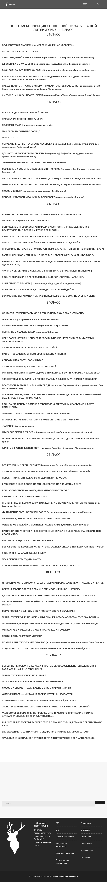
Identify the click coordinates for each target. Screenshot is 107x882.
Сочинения (86, 837)
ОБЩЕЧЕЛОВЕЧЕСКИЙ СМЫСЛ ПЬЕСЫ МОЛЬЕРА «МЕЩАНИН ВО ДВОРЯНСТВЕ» (45, 525)
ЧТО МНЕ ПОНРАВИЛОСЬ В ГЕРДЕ (20, 51)
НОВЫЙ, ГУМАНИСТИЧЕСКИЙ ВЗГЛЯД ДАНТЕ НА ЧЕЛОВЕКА (34, 478)
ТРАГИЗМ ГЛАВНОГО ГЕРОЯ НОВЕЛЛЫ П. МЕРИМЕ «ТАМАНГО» (36, 413)
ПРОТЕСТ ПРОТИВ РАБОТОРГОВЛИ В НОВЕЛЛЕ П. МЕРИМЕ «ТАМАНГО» (40, 420)
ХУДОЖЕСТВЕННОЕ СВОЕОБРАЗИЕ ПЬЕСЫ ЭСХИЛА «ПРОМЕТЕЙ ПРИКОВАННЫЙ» (46, 471)
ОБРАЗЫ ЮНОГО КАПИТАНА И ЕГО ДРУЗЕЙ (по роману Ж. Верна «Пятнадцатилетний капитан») (51, 184)
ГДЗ (57, 823)
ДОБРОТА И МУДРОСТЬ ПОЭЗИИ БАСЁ (22, 360)
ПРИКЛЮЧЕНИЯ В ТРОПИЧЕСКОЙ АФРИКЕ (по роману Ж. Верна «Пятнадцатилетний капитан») (51, 178)
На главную (86, 857)
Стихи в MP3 (86, 844)
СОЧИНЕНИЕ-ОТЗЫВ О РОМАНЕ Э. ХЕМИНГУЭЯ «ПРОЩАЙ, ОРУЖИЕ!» (39, 700)
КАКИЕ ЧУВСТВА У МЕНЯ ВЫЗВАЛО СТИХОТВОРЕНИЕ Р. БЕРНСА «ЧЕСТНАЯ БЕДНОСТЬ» (49, 236)
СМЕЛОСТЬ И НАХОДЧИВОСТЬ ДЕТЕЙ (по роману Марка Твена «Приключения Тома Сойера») (51, 95)
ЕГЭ (57, 830)
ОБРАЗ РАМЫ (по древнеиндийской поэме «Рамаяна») (30, 319)
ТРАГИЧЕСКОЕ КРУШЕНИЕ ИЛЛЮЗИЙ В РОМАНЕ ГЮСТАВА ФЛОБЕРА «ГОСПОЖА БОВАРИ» (50, 617)
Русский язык (87, 851)
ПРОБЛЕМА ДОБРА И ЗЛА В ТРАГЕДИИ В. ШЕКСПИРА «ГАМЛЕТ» (36, 518)
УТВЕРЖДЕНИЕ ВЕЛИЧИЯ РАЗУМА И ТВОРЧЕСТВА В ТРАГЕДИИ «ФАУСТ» (41, 565)
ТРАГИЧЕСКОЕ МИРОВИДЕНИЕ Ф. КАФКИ (24, 675)
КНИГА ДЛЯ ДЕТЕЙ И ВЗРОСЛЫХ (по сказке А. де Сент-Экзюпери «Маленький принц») (47, 432)
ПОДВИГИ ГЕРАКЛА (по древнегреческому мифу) (27, 125)
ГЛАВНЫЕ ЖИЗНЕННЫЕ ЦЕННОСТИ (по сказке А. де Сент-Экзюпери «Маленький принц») (48, 448)
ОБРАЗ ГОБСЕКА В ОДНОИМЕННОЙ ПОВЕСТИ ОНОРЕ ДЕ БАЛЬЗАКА (38, 611)
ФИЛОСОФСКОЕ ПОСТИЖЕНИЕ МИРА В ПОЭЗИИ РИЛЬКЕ (32, 681)
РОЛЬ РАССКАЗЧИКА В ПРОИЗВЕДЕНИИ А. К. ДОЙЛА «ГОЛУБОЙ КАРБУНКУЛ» (43, 277)
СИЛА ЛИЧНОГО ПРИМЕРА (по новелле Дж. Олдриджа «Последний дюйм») (41, 283)
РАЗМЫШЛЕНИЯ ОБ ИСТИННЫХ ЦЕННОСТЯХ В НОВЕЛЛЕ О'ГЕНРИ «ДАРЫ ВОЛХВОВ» (48, 255)
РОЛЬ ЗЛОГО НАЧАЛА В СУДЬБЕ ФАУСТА (24, 553)
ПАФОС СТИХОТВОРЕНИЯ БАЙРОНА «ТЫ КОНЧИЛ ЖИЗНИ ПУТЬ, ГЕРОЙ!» (41, 242)
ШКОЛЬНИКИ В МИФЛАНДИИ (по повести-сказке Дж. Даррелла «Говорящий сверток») (46, 64)
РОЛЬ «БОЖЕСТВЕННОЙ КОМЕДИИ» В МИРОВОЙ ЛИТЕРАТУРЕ (35, 490)
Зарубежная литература (61, 845)
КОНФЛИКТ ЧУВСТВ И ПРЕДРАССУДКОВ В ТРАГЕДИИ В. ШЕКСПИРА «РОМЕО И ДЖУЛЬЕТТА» (51, 373)
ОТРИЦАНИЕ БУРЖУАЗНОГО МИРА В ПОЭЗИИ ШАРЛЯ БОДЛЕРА (36, 630)
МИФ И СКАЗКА (10, 137)
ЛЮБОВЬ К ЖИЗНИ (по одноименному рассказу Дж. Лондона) (34, 191)
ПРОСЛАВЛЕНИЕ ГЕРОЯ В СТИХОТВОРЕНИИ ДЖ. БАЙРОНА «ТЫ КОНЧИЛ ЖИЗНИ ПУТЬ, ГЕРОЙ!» (53, 249)
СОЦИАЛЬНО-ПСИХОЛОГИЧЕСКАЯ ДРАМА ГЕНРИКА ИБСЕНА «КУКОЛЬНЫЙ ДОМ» (46, 648)
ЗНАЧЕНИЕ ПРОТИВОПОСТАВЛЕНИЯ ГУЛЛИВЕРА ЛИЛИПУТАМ (35, 162)
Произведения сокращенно (62, 861)
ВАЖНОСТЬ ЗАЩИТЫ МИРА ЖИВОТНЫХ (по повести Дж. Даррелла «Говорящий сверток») (49, 70)
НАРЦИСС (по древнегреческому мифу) (22, 119)
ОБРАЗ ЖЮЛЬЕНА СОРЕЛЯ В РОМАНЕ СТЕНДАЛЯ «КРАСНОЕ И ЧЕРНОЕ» (41, 589)
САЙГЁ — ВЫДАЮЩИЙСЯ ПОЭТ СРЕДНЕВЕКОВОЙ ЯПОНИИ (34, 354)
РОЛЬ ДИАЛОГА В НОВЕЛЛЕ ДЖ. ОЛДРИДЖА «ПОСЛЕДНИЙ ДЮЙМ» (38, 289)
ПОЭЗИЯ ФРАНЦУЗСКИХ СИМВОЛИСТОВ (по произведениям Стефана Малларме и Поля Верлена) (53, 642)
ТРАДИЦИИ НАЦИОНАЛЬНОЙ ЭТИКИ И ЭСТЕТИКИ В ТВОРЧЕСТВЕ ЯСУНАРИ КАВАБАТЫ (48, 738)
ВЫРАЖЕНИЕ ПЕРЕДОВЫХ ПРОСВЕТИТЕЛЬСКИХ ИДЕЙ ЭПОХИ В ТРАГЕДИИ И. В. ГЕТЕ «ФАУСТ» (53, 547)
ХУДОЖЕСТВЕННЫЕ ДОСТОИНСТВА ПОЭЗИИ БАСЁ (29, 366)
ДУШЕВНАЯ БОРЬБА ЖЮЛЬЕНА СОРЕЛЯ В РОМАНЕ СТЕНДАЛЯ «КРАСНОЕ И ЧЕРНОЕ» (48, 595)
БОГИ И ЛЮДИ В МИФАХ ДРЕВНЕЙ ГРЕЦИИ (25, 112)
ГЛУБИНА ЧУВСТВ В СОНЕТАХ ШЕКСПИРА (24, 496)
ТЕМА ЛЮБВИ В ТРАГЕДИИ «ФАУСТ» (21, 559)
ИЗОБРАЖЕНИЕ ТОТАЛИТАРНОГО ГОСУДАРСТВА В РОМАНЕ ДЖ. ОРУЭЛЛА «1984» (45, 732)
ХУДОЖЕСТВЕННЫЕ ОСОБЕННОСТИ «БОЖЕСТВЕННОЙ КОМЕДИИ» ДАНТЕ (41, 484)
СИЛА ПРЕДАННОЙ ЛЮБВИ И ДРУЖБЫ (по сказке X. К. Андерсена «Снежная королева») (48, 57)
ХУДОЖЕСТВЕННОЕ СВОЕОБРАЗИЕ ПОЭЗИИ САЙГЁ (29, 347)
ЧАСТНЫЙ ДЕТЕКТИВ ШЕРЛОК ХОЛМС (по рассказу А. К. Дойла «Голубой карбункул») (47, 271)
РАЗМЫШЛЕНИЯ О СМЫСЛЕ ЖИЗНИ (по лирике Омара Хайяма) (35, 325)
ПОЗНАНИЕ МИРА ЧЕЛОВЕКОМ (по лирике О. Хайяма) (30, 332)
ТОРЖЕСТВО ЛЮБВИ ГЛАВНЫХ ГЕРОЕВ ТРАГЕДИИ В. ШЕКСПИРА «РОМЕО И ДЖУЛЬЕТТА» (50, 379)
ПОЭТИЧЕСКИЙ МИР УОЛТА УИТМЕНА (22, 636)
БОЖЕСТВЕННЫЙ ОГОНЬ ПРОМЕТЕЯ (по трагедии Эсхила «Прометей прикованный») (47, 465)
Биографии (86, 830)
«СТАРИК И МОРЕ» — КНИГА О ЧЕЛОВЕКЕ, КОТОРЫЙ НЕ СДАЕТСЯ (37, 694)
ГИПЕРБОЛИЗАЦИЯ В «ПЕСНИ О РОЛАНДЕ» (25, 220)
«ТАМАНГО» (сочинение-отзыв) (18, 426)
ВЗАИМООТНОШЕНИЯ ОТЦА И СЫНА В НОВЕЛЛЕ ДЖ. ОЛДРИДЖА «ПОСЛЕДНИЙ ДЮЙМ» (49, 296)
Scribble (32, 876)
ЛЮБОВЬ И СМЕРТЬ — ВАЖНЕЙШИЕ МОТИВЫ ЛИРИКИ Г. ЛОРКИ (36, 688)
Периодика (86, 823)
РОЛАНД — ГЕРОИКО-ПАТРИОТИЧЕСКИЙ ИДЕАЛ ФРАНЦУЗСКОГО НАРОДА (42, 214)
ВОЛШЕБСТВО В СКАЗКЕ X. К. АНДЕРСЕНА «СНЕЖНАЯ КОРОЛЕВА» (38, 45)
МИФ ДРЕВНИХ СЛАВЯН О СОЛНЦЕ (21, 131)
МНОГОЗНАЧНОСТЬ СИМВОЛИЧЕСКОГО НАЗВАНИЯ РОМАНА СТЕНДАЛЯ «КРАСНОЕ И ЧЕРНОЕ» (53, 583)
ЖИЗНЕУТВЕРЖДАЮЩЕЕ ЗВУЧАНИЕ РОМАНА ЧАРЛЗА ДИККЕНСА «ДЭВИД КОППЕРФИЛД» (50, 623)
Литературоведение (65, 853)
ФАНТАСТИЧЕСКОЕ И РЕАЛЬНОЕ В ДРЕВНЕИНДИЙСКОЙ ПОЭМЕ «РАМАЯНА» (43, 313)
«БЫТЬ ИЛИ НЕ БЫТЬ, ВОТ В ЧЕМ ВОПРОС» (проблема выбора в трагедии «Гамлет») (47, 512)
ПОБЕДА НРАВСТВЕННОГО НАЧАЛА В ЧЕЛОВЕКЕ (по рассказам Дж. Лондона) (43, 197)
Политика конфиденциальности (63, 876)
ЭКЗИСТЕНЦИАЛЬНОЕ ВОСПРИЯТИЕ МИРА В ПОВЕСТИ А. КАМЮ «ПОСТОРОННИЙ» (46, 706)
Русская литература (65, 837)
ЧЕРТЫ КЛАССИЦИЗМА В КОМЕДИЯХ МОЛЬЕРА (27, 540)
